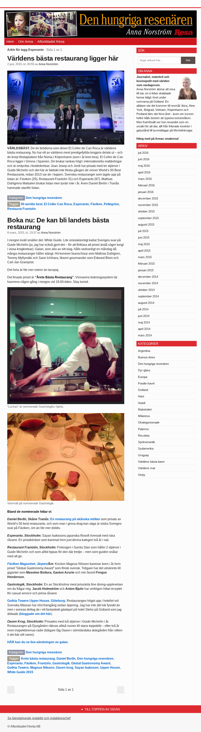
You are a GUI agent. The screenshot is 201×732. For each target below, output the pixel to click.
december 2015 (148, 198)
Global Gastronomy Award (90, 663)
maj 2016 (144, 165)
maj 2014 (144, 322)
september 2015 (148, 218)
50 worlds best (31, 204)
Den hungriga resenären (44, 197)
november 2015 (148, 205)
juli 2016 (143, 152)
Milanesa (144, 416)
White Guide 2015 (20, 672)
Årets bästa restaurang (38, 658)
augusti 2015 (146, 224)
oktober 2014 (146, 289)
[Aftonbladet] (19, 4)
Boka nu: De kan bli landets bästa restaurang (58, 223)
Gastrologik (61, 663)
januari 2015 (145, 270)
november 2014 (148, 283)
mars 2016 (145, 178)
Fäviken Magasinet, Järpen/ (27, 563)
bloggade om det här (35, 613)
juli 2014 (143, 309)
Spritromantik (146, 442)
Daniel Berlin (66, 658)
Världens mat (146, 468)
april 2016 (144, 172)
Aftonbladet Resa (50, 42)
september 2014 (148, 296)
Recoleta (143, 435)
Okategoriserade (148, 422)
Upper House (110, 667)
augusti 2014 (146, 302)
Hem (10, 42)
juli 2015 (143, 231)
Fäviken (96, 204)
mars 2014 (145, 335)
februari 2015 (146, 263)
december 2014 (148, 276)
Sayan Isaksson (87, 667)
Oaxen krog (64, 667)
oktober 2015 (146, 211)
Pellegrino (111, 204)
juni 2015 (143, 237)
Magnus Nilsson (42, 667)
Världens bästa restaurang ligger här (62, 58)
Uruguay (143, 455)
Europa (142, 377)
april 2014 (144, 328)
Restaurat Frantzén (21, 208)
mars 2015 (145, 257)
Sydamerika (145, 448)
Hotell (141, 403)
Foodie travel (146, 383)
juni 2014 (143, 316)
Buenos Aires (146, 357)
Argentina (144, 350)
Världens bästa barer (151, 461)
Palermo (143, 429)
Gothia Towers (18, 667)
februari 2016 (146, 185)
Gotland (143, 389)
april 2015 (144, 250)
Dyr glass (144, 370)
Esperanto (81, 204)
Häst (141, 396)
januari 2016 (145, 192)
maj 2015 (144, 244)
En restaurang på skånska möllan (75, 519)
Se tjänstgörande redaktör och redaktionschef (38, 718)
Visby (141, 474)
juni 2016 (143, 159)
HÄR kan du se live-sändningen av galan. (38, 642)
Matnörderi (145, 409)
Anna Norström (48, 64)
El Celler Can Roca (58, 204)
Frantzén (44, 663)
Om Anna (25, 42)
